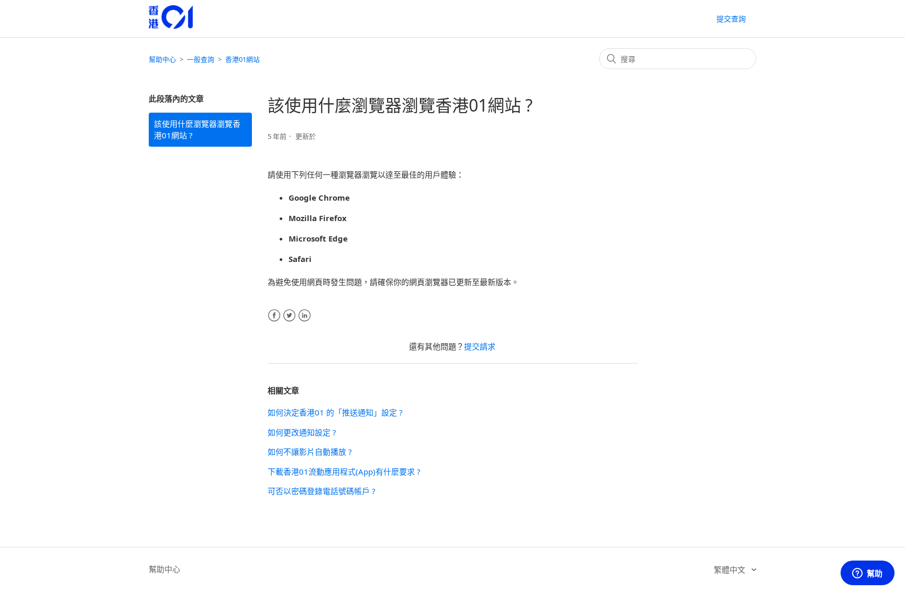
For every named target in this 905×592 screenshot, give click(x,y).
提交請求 (479, 346)
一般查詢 (200, 59)
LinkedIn (304, 315)
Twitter (289, 315)
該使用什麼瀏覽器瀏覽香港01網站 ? (197, 129)
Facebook (274, 315)
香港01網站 (242, 59)
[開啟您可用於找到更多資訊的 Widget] (867, 574)
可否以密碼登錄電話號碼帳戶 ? (322, 491)
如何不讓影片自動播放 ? (310, 451)
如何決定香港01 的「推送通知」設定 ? (335, 412)
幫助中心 (162, 59)
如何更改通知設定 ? (302, 432)
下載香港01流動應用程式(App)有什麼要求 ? (344, 471)
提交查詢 (731, 19)
